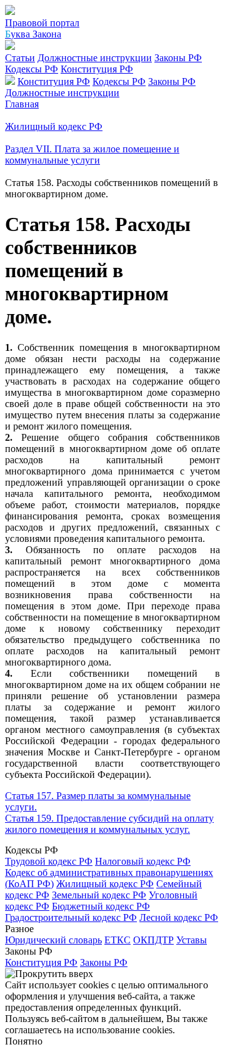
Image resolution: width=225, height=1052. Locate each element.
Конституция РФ (97, 69)
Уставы (191, 940)
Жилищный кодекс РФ (105, 883)
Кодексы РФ (31, 69)
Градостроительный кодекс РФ (71, 917)
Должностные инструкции (95, 57)
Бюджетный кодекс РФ (101, 906)
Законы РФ (178, 57)
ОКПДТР (153, 940)
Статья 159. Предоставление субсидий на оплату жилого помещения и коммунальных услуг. (109, 824)
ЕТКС (117, 940)
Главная (22, 104)
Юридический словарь (53, 940)
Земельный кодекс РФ (99, 895)
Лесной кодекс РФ (178, 917)
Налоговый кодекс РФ (143, 861)
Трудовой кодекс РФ (48, 861)
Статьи (20, 57)
